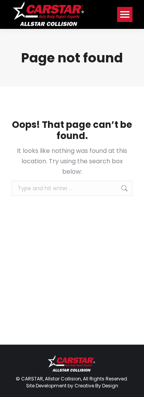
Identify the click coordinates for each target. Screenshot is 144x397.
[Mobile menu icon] (124, 14)
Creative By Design (96, 385)
